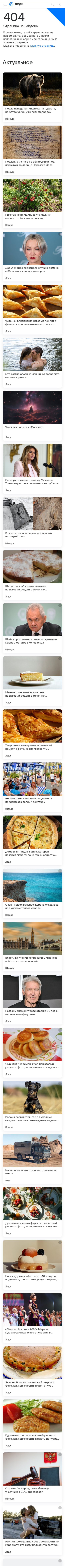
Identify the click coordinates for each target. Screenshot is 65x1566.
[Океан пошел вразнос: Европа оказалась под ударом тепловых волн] (32, 893)
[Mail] (11, 4)
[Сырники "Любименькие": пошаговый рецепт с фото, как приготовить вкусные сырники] (32, 1053)
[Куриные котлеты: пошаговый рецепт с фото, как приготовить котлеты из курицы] (32, 1424)
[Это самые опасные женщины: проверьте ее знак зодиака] (32, 363)
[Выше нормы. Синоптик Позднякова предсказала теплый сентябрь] (32, 787)
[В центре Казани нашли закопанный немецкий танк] (32, 522)
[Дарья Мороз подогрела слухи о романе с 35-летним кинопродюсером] (32, 256)
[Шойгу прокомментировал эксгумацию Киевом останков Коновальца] (32, 628)
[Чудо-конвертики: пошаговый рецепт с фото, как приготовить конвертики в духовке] (32, 310)
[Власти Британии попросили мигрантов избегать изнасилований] (32, 946)
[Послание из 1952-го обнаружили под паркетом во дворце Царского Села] (32, 150)
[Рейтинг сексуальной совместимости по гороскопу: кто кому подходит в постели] (32, 1530)
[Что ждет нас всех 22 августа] (32, 416)
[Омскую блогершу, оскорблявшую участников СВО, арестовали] (32, 1477)
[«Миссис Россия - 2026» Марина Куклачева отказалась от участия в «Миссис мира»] (32, 1318)
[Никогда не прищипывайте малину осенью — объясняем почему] (32, 203)
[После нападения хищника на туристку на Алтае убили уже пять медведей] (32, 97)
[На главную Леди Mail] (18, 4)
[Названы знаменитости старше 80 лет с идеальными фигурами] (32, 999)
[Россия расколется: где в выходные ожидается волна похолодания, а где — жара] (32, 1106)
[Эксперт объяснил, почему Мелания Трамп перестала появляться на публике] (32, 469)
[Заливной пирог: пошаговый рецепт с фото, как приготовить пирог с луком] (32, 1371)
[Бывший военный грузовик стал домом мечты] (32, 1159)
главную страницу (42, 45)
